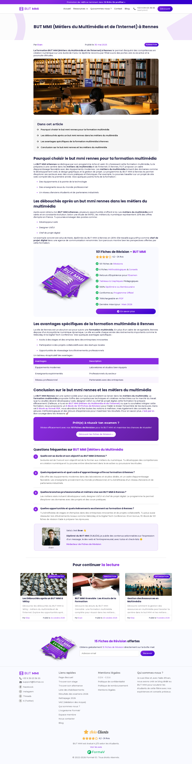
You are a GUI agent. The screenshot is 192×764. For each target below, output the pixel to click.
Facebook (28, 687)
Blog (61, 723)
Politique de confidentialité (111, 681)
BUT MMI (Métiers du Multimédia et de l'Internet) (94, 403)
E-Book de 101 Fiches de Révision (83, 406)
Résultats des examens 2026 (73, 694)
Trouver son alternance (71, 685)
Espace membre (67, 714)
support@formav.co (33, 682)
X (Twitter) (28, 701)
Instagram (28, 691)
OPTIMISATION (162, 576)
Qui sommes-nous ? (69, 706)
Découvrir (165, 9)
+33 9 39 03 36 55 (31, 678)
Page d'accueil (66, 677)
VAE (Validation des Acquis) (72, 702)
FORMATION (151, 45)
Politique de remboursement (113, 685)
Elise (28, 618)
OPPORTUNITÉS (56, 576)
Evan (39, 44)
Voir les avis (96, 747)
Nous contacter (67, 718)
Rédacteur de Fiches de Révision (83, 544)
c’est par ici (148, 411)
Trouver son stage (68, 681)
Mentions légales (106, 690)
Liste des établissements (71, 690)
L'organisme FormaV (69, 710)
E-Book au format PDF (48, 408)
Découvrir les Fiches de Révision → (96, 434)
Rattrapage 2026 (67, 698)
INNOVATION (110, 576)
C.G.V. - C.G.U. (104, 677)
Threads (27, 696)
